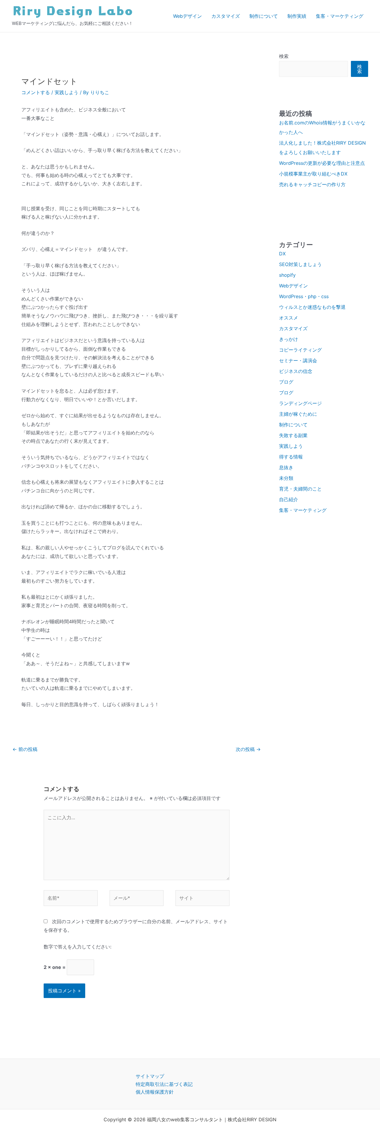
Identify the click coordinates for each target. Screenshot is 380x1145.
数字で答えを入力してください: (77, 947)
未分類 (286, 478)
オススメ (288, 318)
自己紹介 (288, 499)
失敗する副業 (293, 435)
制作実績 (296, 16)
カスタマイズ (225, 16)
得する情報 (291, 457)
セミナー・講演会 (298, 360)
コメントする (35, 92)
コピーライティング (300, 350)
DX (282, 254)
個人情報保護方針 (155, 1092)
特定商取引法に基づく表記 (164, 1084)
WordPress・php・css (304, 296)
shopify (287, 275)
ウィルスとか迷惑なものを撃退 (312, 307)
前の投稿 (24, 749)
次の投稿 (248, 749)
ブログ (286, 382)
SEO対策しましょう (300, 264)
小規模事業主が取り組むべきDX (313, 174)
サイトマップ (150, 1076)
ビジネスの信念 (295, 371)
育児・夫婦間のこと (300, 489)
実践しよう (66, 92)
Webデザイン (187, 16)
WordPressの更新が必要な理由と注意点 (322, 163)
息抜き (286, 467)
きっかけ (288, 339)
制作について (263, 16)
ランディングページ (300, 403)
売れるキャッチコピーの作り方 (312, 184)
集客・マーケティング (339, 16)
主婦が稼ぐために (298, 414)
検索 (284, 56)
